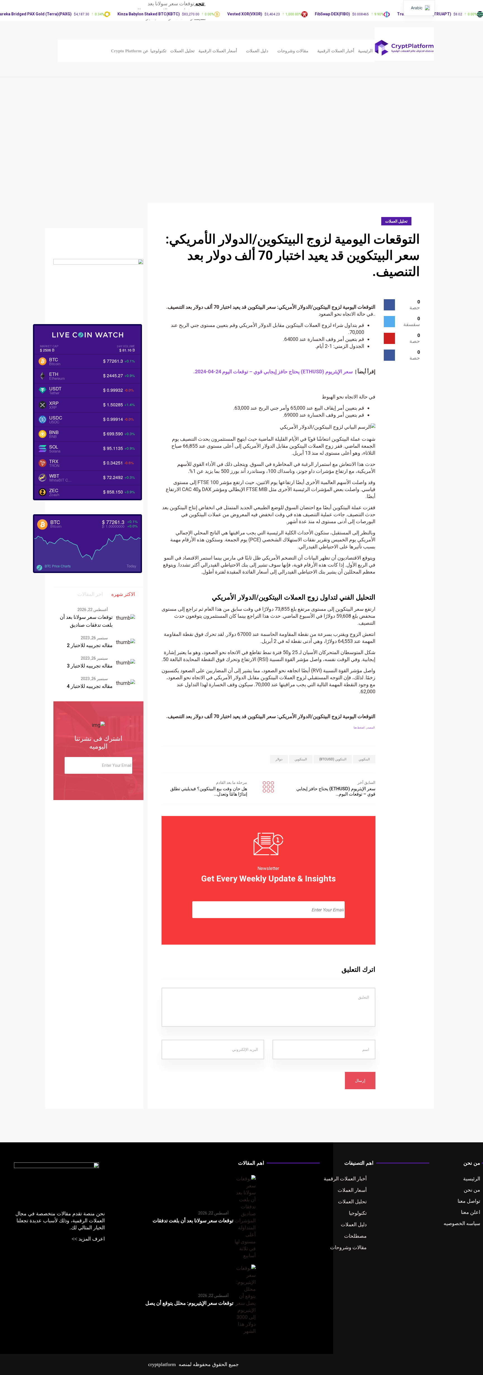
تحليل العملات (182, 51)
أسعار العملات (352, 1190)
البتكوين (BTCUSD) (332, 759)
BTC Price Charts (58, 565)
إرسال (360, 1080)
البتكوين (364, 759)
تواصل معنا (469, 1201)
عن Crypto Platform (129, 51)
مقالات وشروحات (292, 51)
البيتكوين (301, 759)
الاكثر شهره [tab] (123, 594)
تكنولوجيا (158, 51)
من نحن (472, 1190)
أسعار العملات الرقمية (217, 51)
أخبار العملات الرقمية (335, 51)
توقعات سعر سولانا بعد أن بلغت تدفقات (193, 1220)
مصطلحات (355, 1236)
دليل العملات (257, 51)
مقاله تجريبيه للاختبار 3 (90, 666)
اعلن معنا (470, 1212)
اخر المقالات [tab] (90, 594)
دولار (279, 759)
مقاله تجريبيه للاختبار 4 (90, 686)
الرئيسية (365, 51)
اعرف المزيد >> (88, 1239)
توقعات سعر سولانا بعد (171, 3)
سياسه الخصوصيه (462, 1223)
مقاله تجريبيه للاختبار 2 (90, 645)
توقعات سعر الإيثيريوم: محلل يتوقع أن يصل (189, 1303)
